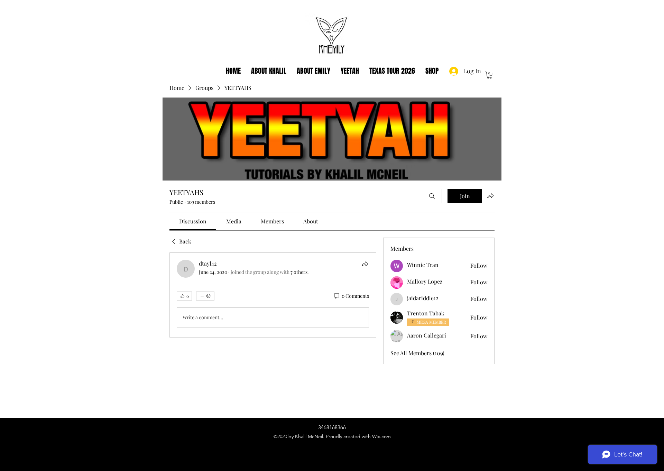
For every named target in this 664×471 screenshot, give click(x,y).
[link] (192, 221)
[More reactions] (205, 296)
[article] (272, 295)
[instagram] (321, 444)
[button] (489, 75)
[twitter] (332, 444)
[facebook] (342, 444)
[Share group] (490, 196)
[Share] (365, 264)
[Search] (432, 196)
